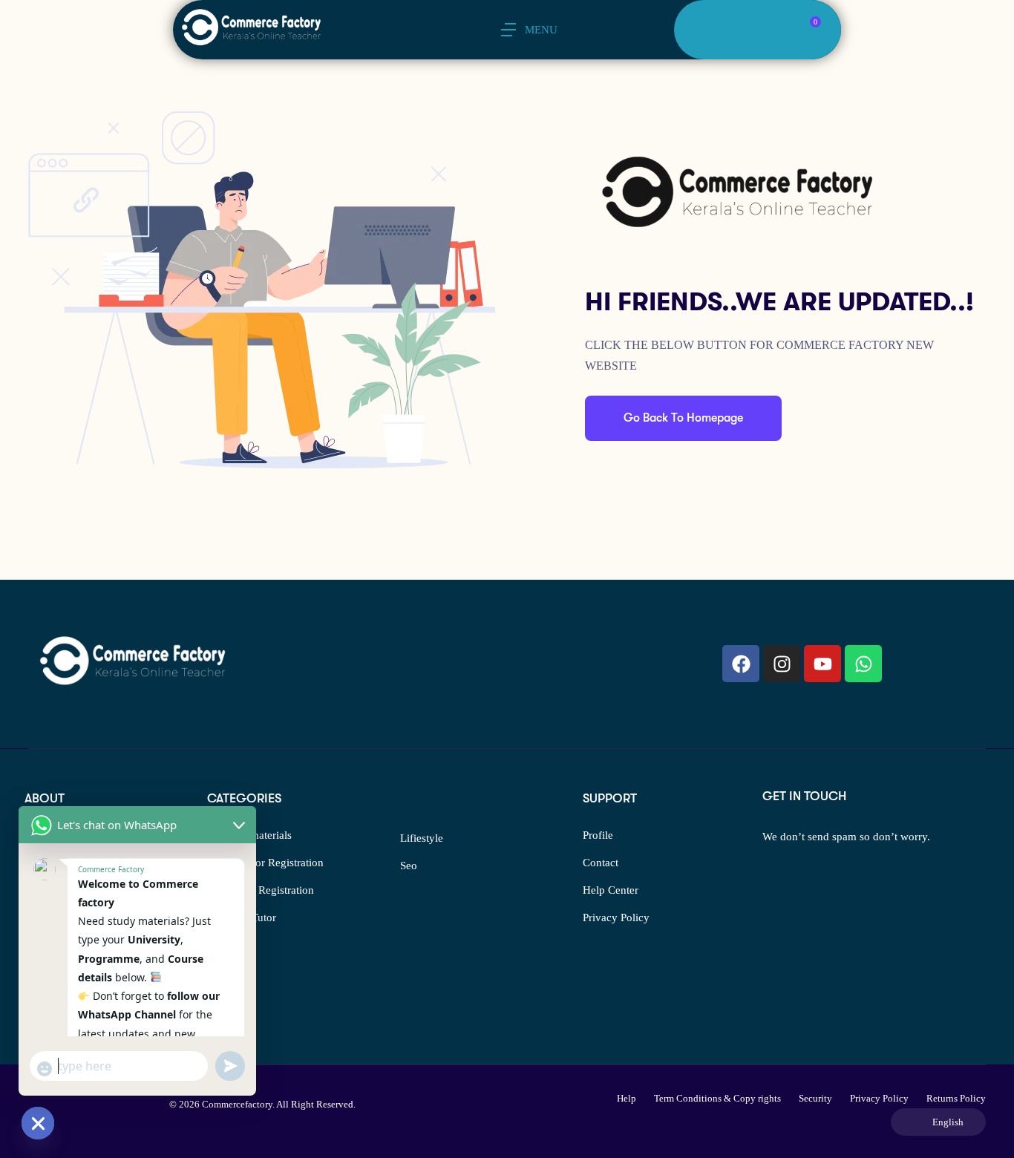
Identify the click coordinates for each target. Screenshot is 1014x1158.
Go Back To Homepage (683, 418)
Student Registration (267, 890)
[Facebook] (740, 663)
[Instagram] (781, 663)
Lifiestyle (421, 838)
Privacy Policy (616, 917)
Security (815, 1098)
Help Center (610, 890)
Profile (598, 835)
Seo (408, 865)
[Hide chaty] (38, 1123)
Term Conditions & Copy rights (717, 1098)
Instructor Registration (272, 862)
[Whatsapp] (863, 663)
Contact (600, 862)
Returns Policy (956, 1098)
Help (626, 1098)
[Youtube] (822, 663)
